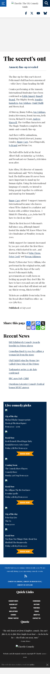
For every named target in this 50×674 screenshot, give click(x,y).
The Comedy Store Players (16, 468)
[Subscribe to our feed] (25, 576)
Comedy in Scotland (25, 585)
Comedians (36, 601)
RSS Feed (13, 608)
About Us (36, 615)
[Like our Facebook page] (27, 13)
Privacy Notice (13, 618)
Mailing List (13, 604)
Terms (36, 611)
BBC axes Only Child (19, 378)
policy (32, 664)
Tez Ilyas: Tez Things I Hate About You (21, 539)
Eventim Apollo (11, 493)
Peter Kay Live (11, 517)
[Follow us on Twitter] (33, 13)
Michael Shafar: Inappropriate (18, 420)
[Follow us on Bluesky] (47, 13)
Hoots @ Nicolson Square (16, 423)
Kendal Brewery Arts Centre (17, 444)
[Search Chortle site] (46, 3)
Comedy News (13, 601)
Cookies (13, 615)
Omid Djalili (37, 103)
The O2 (8, 521)
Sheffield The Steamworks (16, 542)
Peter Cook (14, 256)
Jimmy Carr (22, 141)
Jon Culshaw (25, 103)
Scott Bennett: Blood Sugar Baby (18, 441)
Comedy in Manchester (32, 581)
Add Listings (13, 611)
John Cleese (34, 253)
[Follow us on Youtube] (40, 13)
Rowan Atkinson (33, 256)
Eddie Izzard (28, 96)
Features (36, 608)
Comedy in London (15, 581)
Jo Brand (13, 145)
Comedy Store (11, 472)
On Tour (36, 604)
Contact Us (37, 618)
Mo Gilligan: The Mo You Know (17, 490)
